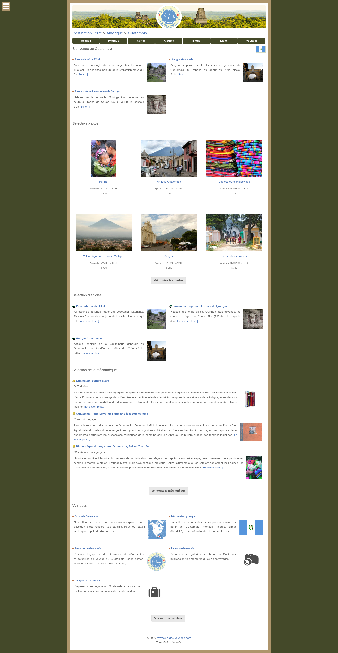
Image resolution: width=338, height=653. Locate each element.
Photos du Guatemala (183, 548)
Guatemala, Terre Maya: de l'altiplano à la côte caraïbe (112, 413)
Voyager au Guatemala (87, 580)
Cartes (141, 40)
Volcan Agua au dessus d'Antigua (103, 256)
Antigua (169, 256)
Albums (169, 40)
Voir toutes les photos (168, 280)
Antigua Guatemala (182, 59)
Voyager (251, 40)
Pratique (113, 40)
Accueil (86, 40)
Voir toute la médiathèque (168, 490)
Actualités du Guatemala (88, 548)
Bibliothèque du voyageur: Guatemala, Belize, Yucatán (112, 446)
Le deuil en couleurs (234, 256)
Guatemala (137, 33)
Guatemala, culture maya (92, 380)
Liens (224, 40)
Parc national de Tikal (87, 59)
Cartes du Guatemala (86, 516)
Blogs (196, 40)
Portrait (103, 181)
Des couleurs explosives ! (234, 181)
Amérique (114, 33)
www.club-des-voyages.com (174, 637)
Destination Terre (87, 33)
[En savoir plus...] (88, 321)
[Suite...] (83, 74)
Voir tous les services (168, 618)
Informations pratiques (183, 516)
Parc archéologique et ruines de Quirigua (98, 91)
